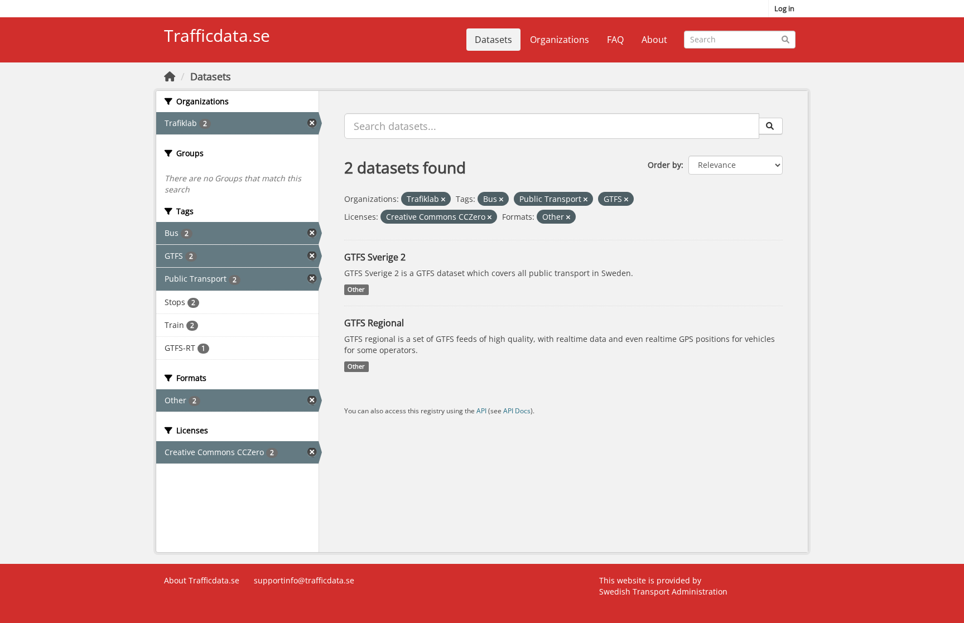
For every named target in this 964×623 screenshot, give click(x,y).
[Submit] (785, 39)
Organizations (559, 39)
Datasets (493, 39)
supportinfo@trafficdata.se (304, 580)
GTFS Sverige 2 (375, 257)
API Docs (517, 410)
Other (356, 289)
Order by (664, 165)
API (481, 410)
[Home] (169, 76)
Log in (784, 8)
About (654, 39)
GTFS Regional (374, 323)
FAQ (615, 39)
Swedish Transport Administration (663, 591)
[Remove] (443, 199)
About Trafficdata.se (201, 580)
